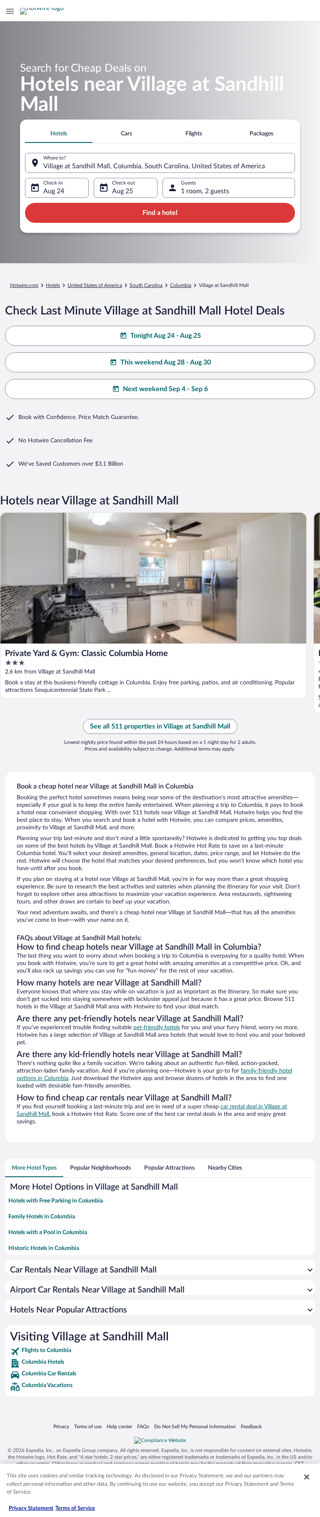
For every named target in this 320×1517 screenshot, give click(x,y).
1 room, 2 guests (205, 191)
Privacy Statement (31, 1508)
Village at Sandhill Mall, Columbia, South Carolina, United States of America (154, 166)
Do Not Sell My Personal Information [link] (195, 1426)
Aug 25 (122, 191)
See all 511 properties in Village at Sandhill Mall (160, 726)
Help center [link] (119, 1426)
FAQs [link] (143, 1426)
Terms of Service (75, 1508)
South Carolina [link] (146, 285)
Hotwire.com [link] (24, 285)
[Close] (307, 1477)
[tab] (58, 134)
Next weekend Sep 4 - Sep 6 (165, 389)
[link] (160, 1352)
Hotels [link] (53, 285)
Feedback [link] (251, 1426)
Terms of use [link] (88, 1426)
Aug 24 (53, 191)
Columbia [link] (180, 285)
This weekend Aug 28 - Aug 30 (165, 362)
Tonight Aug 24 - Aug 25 (165, 335)
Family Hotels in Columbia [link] (41, 1217)
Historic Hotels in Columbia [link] (43, 1248)
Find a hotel (160, 213)
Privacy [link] (61, 1426)
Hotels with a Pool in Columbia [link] (47, 1232)
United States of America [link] (95, 285)
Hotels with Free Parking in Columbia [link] (55, 1201)
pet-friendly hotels (156, 1027)
